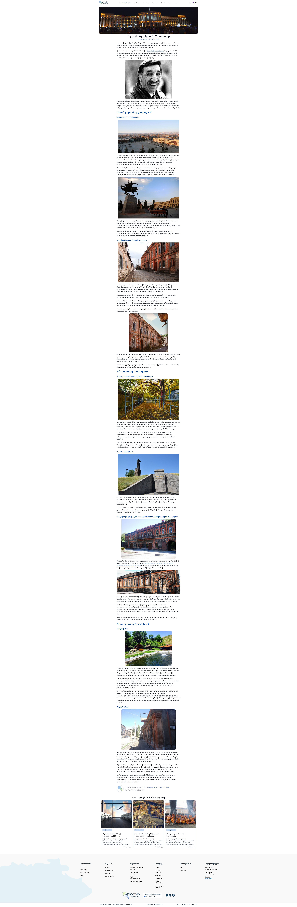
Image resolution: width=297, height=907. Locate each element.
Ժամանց (108, 873)
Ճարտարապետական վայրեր (136, 868)
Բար (181, 867)
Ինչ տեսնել (145, 2)
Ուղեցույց (154, 2)
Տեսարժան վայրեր (136, 881)
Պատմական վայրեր (134, 873)
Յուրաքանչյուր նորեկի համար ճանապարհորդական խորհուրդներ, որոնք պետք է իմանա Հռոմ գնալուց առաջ (147, 835)
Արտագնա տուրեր (166, 2)
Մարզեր (157, 867)
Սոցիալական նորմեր (159, 886)
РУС (185, 904)
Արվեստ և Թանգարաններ (135, 877)
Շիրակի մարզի (158, 51)
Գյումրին (150, 51)
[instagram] (170, 895)
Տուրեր (175, 2)
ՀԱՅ (182, 904)
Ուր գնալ (136, 2)
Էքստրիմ (108, 867)
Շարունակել (127, 847)
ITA (196, 904)
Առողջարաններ (110, 870)
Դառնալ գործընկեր (208, 877)
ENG (178, 904)
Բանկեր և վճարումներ (159, 882)
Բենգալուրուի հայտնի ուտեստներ (175, 835)
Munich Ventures (158, 904)
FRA (189, 904)
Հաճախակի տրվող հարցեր (209, 873)
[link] (116, 824)
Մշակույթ (83, 869)
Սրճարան (183, 870)
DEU (192, 904)
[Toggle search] (190, 2)
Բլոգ (81, 875)
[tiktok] (173, 895)
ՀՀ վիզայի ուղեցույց (158, 871)
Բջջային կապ (159, 878)
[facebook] (167, 895)
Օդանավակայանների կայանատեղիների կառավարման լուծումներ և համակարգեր (114, 835)
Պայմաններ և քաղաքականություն (211, 868)
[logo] (103, 2)
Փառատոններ (84, 872)
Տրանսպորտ (159, 875)
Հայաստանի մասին (124, 2)
